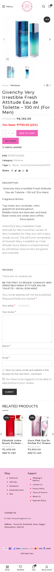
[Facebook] (12, 171)
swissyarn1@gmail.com (21, 518)
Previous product (44, 85)
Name (6, 346)
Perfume (15, 85)
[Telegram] (27, 171)
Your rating (8, 305)
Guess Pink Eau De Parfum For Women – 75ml (39, 443)
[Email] (19, 171)
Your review (9, 312)
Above (15, 165)
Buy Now (10, 141)
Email (6, 357)
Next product (50, 85)
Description (10, 182)
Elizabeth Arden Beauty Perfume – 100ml (12, 443)
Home (5, 85)
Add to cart (27, 133)
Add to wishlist (13, 147)
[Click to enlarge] (7, 59)
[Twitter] (16, 171)
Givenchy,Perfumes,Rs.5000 (35, 165)
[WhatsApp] (23, 171)
